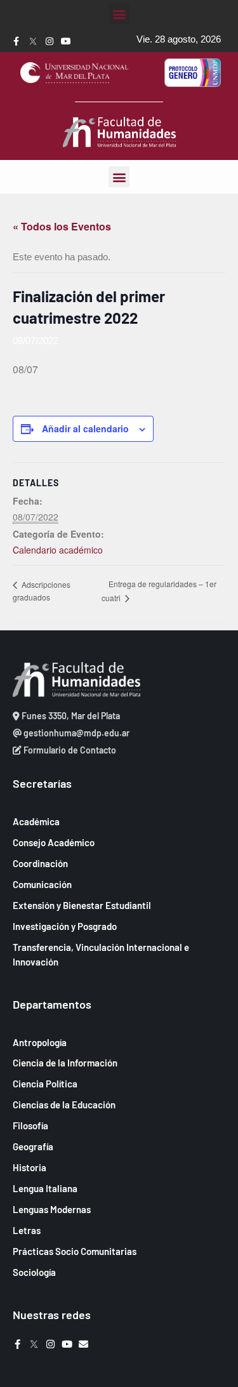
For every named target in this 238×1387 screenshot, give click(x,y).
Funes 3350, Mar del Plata (70, 715)
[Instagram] (49, 41)
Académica (36, 821)
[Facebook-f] (16, 41)
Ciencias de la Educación (64, 1104)
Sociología (34, 1272)
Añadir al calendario (85, 428)
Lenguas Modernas (52, 1209)
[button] (119, 13)
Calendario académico (58, 549)
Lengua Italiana (45, 1188)
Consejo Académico (54, 842)
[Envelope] (83, 1344)
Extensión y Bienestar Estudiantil (82, 905)
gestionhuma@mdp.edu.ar (75, 732)
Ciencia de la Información (65, 1062)
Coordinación (40, 863)
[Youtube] (66, 41)
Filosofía (30, 1125)
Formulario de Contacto (69, 750)
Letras (27, 1230)
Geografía (33, 1146)
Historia (29, 1167)
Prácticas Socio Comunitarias (74, 1251)
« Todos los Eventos (62, 226)
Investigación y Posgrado (65, 926)
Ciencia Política (45, 1083)
